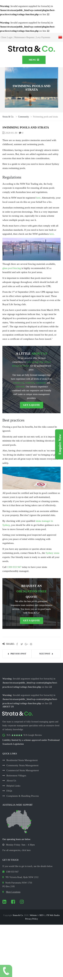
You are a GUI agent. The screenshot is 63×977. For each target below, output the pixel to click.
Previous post (18, 654)
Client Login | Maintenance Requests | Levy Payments (25, 37)
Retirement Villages (16, 775)
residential (29, 383)
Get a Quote (31, 405)
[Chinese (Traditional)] (60, 37)
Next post (44, 654)
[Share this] (17, 644)
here (38, 197)
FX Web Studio (53, 915)
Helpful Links (13, 785)
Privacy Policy (31, 919)
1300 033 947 (14, 567)
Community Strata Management (22, 765)
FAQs (9, 790)
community (41, 383)
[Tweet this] (21, 644)
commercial (18, 383)
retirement (20, 386)
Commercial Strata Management (22, 770)
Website (33, 915)
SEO (41, 915)
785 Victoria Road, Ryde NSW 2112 (21, 877)
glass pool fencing (11, 268)
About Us (11, 780)
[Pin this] (31, 644)
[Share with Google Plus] (26, 644)
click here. (26, 850)
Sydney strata (52, 553)
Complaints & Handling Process (22, 796)
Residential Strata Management (22, 760)
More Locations (13, 892)
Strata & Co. (18, 915)
